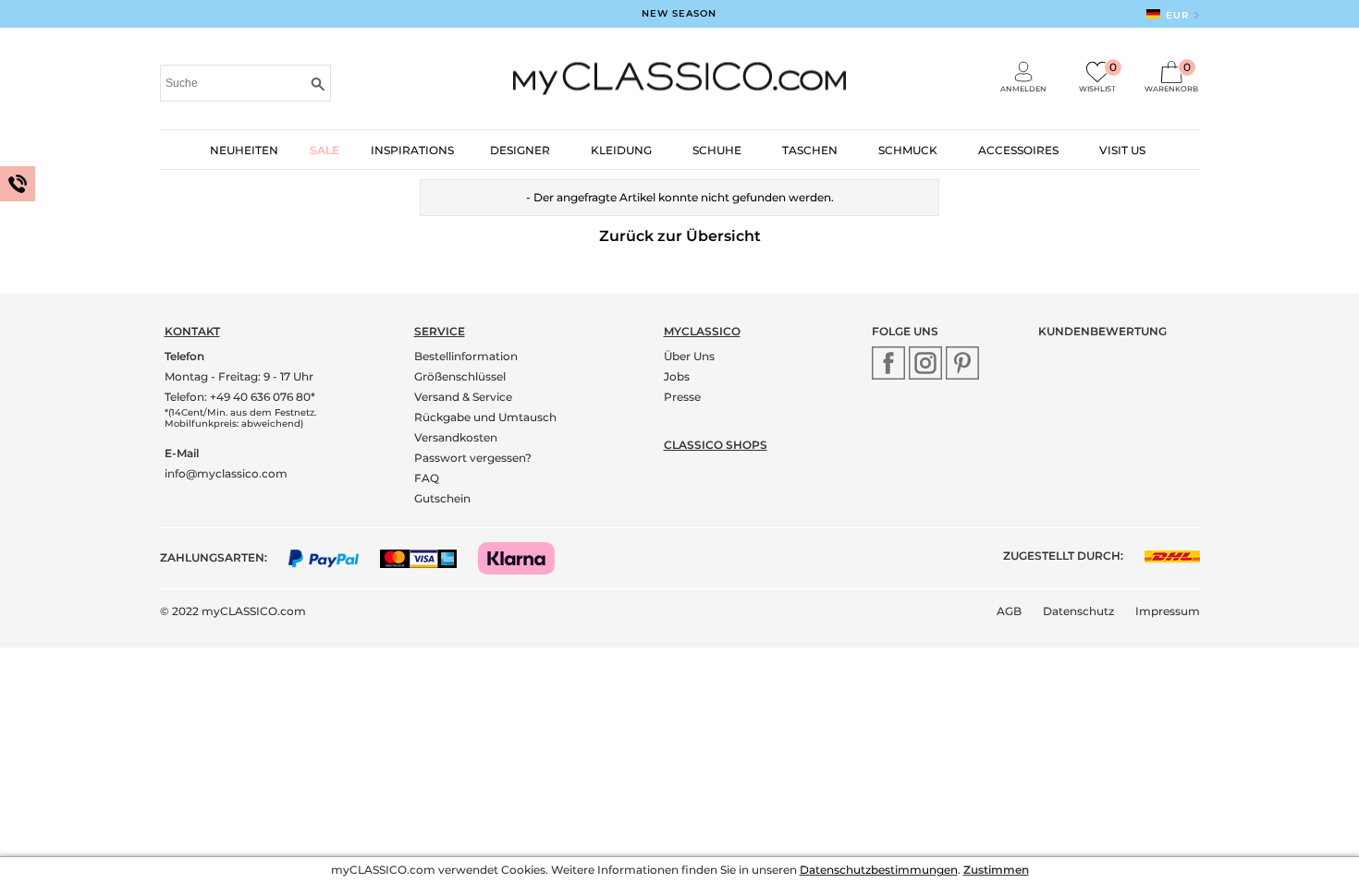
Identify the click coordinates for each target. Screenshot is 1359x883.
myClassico (702, 331)
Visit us (1122, 150)
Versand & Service (463, 397)
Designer (520, 150)
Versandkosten (455, 437)
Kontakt (192, 331)
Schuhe (716, 150)
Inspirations (412, 150)
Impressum (1167, 611)
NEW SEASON (679, 13)
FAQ (426, 478)
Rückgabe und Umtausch (485, 417)
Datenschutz (1078, 611)
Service (439, 331)
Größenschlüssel (460, 376)
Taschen (810, 150)
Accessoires (1018, 150)
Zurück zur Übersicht (680, 236)
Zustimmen (996, 870)
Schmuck (907, 150)
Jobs (677, 376)
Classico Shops (715, 445)
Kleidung (621, 150)
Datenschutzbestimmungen (879, 870)
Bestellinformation (466, 356)
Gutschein (442, 498)
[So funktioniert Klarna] (525, 557)
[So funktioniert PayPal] (333, 557)
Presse (682, 397)
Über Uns (689, 356)
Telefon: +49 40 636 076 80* (240, 397)
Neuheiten (244, 150)
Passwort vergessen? (473, 458)
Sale (324, 150)
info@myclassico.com (226, 473)
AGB (1009, 611)
